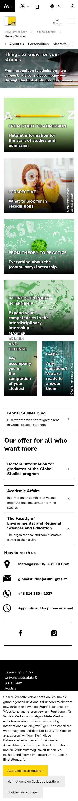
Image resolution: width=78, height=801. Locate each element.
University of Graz (15, 32)
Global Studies (46, 32)
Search (57, 23)
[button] (7, 6)
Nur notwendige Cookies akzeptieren (34, 781)
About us (16, 44)
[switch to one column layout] (39, 6)
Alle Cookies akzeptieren (25, 771)
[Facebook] (20, 633)
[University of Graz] (10, 21)
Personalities (38, 44)
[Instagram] (54, 633)
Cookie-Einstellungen (23, 792)
